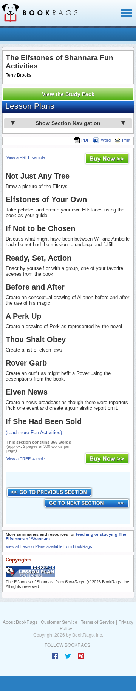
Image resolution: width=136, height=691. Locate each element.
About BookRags (20, 622)
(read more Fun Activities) (34, 432)
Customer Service (59, 622)
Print (126, 140)
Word (106, 140)
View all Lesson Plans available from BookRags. (49, 546)
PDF (85, 140)
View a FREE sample (25, 157)
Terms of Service (98, 622)
